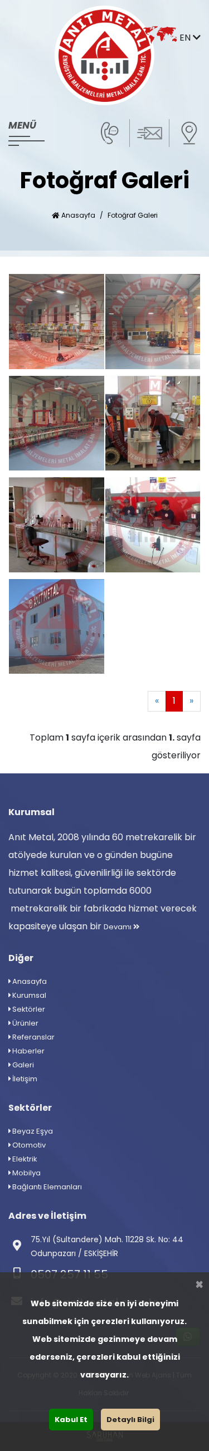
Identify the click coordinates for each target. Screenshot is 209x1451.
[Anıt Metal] (104, 55)
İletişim (24, 1078)
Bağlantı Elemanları (46, 1187)
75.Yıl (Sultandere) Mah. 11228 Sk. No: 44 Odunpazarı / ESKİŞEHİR (107, 1246)
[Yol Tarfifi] (189, 132)
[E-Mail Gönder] (149, 132)
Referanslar (33, 1037)
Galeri (22, 1065)
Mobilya (26, 1173)
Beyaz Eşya (32, 1131)
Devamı (118, 926)
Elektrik (24, 1159)
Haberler (28, 1051)
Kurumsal (28, 995)
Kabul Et (71, 1419)
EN (186, 37)
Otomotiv (28, 1145)
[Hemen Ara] (109, 132)
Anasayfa (77, 215)
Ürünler (24, 1023)
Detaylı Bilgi (130, 1419)
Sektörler (28, 1009)
